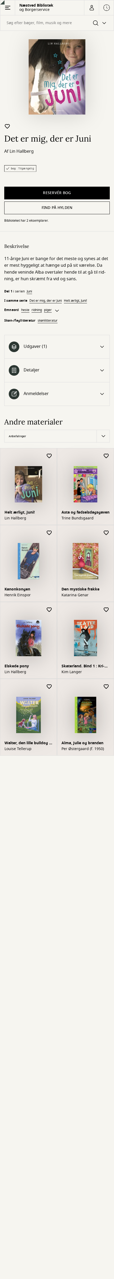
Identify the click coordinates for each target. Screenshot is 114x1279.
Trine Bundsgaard (78, 518)
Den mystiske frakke (80, 589)
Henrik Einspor (18, 595)
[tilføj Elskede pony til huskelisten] (49, 610)
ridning (37, 310)
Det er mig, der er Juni (45, 300)
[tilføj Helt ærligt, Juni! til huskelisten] (49, 456)
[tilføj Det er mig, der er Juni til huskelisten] (7, 126)
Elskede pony (17, 666)
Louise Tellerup (18, 749)
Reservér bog (57, 193)
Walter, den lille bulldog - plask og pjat (27, 743)
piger (48, 310)
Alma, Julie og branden (82, 743)
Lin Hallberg (22, 151)
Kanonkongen (17, 589)
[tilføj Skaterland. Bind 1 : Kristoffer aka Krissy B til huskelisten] (106, 610)
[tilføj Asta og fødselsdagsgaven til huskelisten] (106, 456)
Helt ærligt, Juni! (75, 300)
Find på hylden (57, 208)
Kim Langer (72, 672)
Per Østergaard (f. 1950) (83, 749)
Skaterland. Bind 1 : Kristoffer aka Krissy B (83, 666)
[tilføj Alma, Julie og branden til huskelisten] (106, 686)
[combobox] (57, 22)
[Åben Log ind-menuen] (91, 7)
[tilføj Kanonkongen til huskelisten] (49, 533)
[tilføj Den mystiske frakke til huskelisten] (106, 533)
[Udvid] (57, 311)
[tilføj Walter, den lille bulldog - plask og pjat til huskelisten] (49, 686)
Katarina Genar (75, 595)
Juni (29, 291)
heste (25, 310)
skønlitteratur (48, 320)
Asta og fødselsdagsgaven (85, 512)
